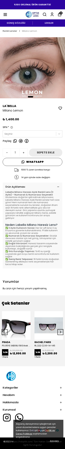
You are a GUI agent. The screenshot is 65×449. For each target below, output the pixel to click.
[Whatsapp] (19, 417)
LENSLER (49, 23)
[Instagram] (7, 417)
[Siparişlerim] (52, 14)
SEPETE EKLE (46, 152)
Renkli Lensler (10, 31)
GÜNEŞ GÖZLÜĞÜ (16, 23)
